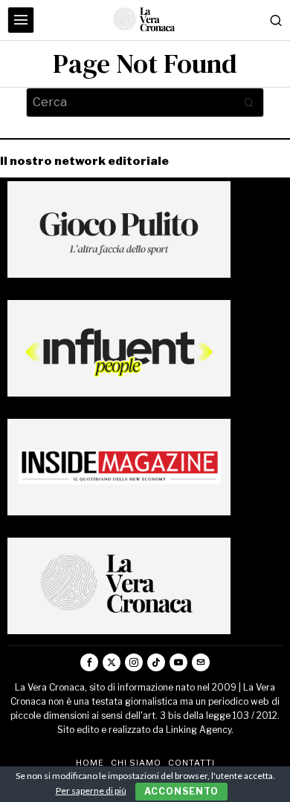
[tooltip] (89, 662)
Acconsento (181, 791)
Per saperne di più (91, 790)
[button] (249, 102)
